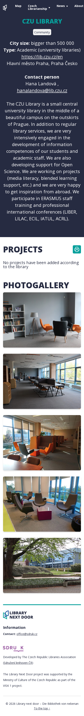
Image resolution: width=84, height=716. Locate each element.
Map (18, 6)
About (78, 6)
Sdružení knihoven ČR (18, 663)
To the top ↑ (42, 708)
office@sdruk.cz (27, 634)
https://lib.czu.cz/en (42, 56)
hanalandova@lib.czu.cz (42, 90)
